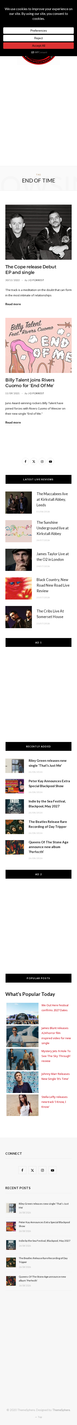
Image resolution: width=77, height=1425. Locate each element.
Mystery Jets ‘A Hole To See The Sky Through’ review (56, 1056)
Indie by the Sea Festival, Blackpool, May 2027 (44, 1240)
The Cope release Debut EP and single (30, 269)
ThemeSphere (61, 1410)
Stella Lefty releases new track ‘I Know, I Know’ (54, 1102)
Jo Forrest (36, 280)
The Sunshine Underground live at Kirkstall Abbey (53, 528)
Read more (13, 304)
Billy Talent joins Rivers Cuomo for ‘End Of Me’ (30, 382)
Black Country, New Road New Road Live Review (53, 585)
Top (39, 1417)
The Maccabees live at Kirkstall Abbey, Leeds (52, 499)
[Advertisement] (38, 114)
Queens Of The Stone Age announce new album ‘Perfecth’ (48, 847)
